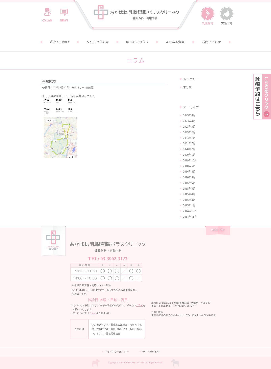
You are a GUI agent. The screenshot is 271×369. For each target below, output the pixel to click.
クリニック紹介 (97, 42)
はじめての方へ (135, 42)
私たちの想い (59, 42)
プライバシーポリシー (117, 352)
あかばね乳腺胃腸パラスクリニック (135, 16)
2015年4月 (189, 194)
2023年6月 (189, 115)
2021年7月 (189, 143)
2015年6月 (189, 182)
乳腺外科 (208, 16)
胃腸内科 (227, 16)
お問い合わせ (212, 42)
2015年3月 (189, 199)
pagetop (218, 231)
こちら (92, 313)
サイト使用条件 (150, 352)
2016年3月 (189, 177)
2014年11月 (190, 216)
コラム (47, 13)
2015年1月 (189, 205)
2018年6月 (189, 166)
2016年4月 (189, 171)
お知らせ (64, 13)
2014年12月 (190, 211)
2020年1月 (189, 154)
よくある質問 (174, 42)
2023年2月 (189, 132)
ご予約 (139, 305)
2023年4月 (189, 121)
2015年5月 (189, 188)
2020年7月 (189, 149)
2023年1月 (189, 137)
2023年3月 (189, 126)
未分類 (89, 87)
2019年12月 (190, 160)
